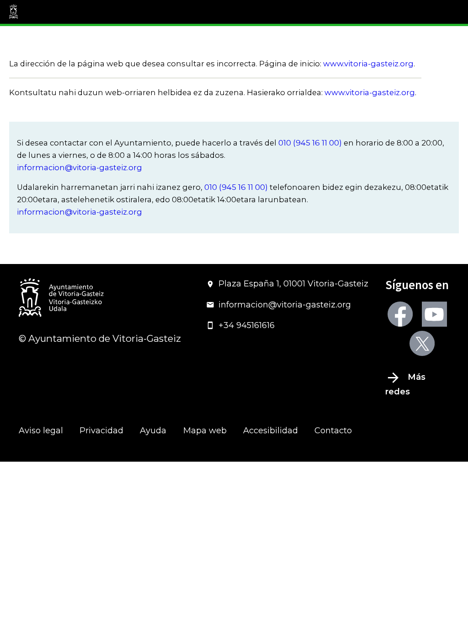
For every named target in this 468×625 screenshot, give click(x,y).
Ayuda (153, 431)
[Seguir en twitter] (422, 343)
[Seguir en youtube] (434, 314)
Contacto (333, 431)
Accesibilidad (270, 431)
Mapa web (205, 431)
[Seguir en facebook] (400, 314)
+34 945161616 (246, 325)
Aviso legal (41, 431)
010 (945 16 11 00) (310, 142)
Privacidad (101, 431)
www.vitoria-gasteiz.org (368, 63)
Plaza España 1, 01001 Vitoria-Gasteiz (293, 284)
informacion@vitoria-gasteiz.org (79, 167)
